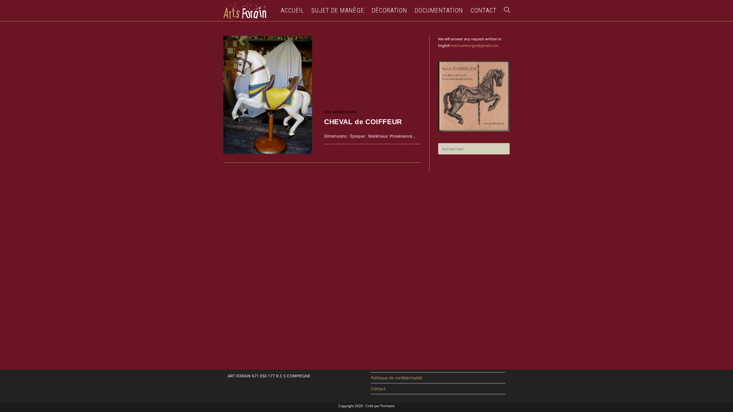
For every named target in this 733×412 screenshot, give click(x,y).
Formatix (388, 405)
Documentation (340, 112)
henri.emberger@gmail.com (474, 45)
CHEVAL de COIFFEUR (363, 122)
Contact (378, 388)
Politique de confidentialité (396, 378)
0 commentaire (343, 150)
